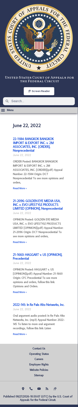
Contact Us (39, 348)
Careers (39, 359)
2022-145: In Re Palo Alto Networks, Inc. (38, 305)
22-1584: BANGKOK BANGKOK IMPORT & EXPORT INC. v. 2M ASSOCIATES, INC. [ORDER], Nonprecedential (33, 144)
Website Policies (39, 370)
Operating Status (39, 354)
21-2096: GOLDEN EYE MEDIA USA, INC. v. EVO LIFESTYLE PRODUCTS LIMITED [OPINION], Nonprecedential (38, 204)
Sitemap (39, 375)
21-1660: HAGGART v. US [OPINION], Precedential (37, 256)
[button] (7, 110)
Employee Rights (39, 364)
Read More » (20, 188)
